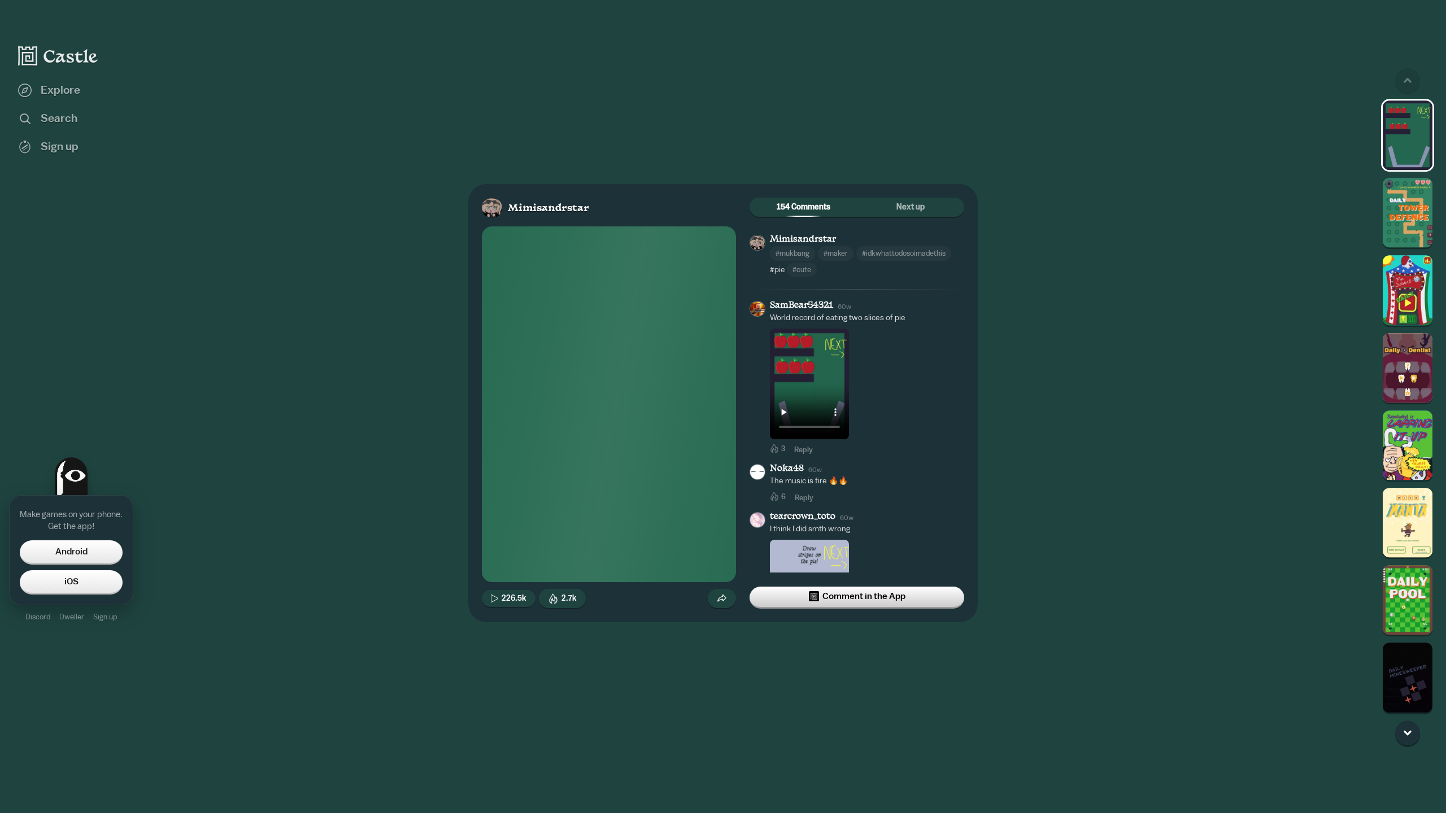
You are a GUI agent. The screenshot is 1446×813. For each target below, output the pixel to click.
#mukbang (792, 253)
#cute (801, 269)
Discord (37, 616)
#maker (836, 253)
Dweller (71, 616)
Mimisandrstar (548, 208)
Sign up (105, 616)
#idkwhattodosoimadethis (904, 253)
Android (71, 551)
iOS (71, 581)
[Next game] (1407, 732)
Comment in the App (863, 596)
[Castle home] (58, 55)
